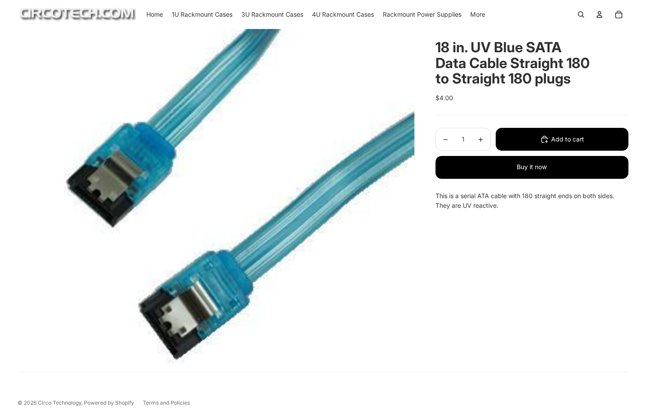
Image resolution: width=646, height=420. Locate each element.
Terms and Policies (166, 402)
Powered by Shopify (109, 402)
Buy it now (532, 166)
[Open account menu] (599, 14)
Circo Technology (59, 402)
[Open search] (581, 14)
